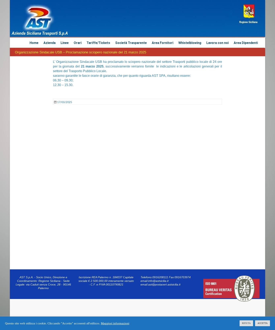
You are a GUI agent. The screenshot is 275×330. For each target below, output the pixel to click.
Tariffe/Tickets (98, 43)
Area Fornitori (162, 43)
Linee (65, 43)
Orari (78, 43)
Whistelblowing (189, 43)
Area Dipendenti (246, 43)
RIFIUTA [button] (246, 323)
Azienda (49, 43)
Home (34, 43)
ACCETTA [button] (262, 323)
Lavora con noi (217, 43)
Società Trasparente (131, 43)
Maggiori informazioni (115, 323)
